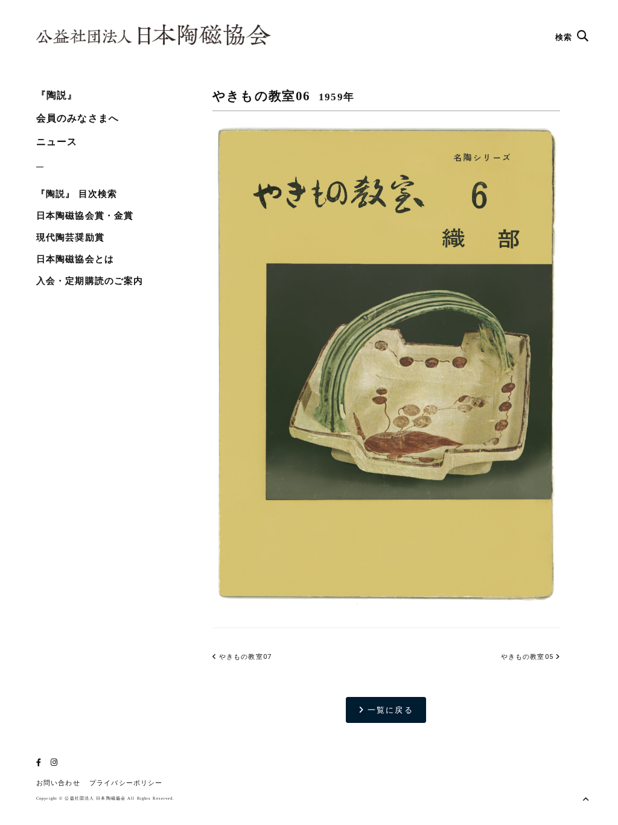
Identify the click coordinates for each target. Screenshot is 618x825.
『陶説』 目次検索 (76, 194)
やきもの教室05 (527, 657)
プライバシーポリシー (125, 783)
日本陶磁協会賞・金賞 (84, 215)
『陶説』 (56, 95)
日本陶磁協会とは (75, 259)
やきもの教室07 (244, 657)
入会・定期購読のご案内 (89, 281)
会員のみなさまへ (77, 118)
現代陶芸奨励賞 (70, 237)
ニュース (56, 141)
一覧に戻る (389, 709)
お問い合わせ (58, 783)
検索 (565, 37)
